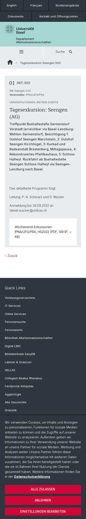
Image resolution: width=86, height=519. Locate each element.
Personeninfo (14, 330)
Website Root (10, 62)
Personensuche (15, 322)
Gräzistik (11, 410)
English (12, 5)
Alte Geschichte (15, 402)
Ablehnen (43, 500)
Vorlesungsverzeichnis (20, 297)
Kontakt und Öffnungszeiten (58, 16)
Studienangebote (67, 5)
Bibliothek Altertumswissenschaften (29, 338)
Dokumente (16, 16)
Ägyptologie (13, 394)
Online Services (15, 314)
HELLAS (10, 370)
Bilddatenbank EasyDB (20, 354)
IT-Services (13, 305)
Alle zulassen (43, 489)
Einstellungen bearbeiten (43, 511)
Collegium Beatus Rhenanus (23, 378)
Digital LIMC (13, 346)
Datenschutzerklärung (32, 476)
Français (36, 5)
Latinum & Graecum (18, 362)
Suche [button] (60, 52)
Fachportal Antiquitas (19, 386)
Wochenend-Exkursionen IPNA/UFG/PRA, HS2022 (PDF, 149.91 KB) (41, 232)
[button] (21, 52)
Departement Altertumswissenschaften (33, 40)
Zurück (12, 256)
